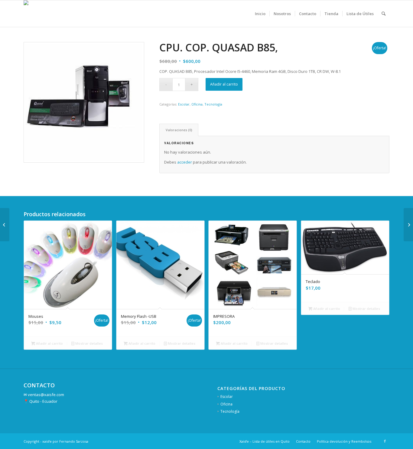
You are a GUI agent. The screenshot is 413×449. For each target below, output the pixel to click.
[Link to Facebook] (384, 441)
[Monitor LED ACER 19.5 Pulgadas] (408, 224)
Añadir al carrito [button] (49, 343)
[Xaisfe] (32, 13)
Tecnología (213, 104)
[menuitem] (260, 13)
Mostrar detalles (88, 343)
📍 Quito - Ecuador (40, 401)
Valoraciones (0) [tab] (179, 130)
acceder (184, 162)
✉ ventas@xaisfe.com (44, 394)
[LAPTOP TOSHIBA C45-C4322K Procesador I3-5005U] (4, 224)
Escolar (184, 104)
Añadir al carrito (224, 84)
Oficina (197, 104)
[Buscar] (383, 13)
